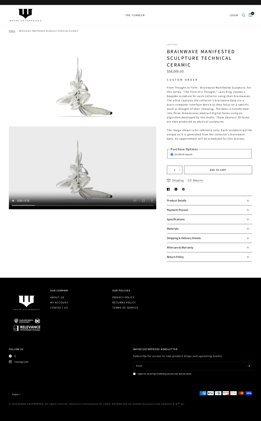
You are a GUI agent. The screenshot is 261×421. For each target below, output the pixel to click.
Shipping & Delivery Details (184, 238)
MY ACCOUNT (59, 302)
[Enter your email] (248, 366)
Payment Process (177, 210)
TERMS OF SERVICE (125, 307)
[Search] (243, 15)
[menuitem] (135, 15)
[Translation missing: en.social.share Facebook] (169, 189)
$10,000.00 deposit (183, 154)
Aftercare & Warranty (180, 247)
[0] (249, 15)
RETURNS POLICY (124, 302)
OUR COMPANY (59, 290)
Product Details (176, 200)
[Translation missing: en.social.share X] (177, 189)
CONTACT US (59, 307)
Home (12, 30)
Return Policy (175, 257)
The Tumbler (135, 15)
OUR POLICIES (121, 290)
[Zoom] (148, 50)
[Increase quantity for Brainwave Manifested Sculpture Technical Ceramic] (179, 170)
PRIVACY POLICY (123, 297)
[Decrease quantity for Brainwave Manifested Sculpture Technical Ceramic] (169, 170)
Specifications (176, 219)
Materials (173, 229)
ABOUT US (57, 297)
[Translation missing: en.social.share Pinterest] (184, 189)
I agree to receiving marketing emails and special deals (164, 373)
